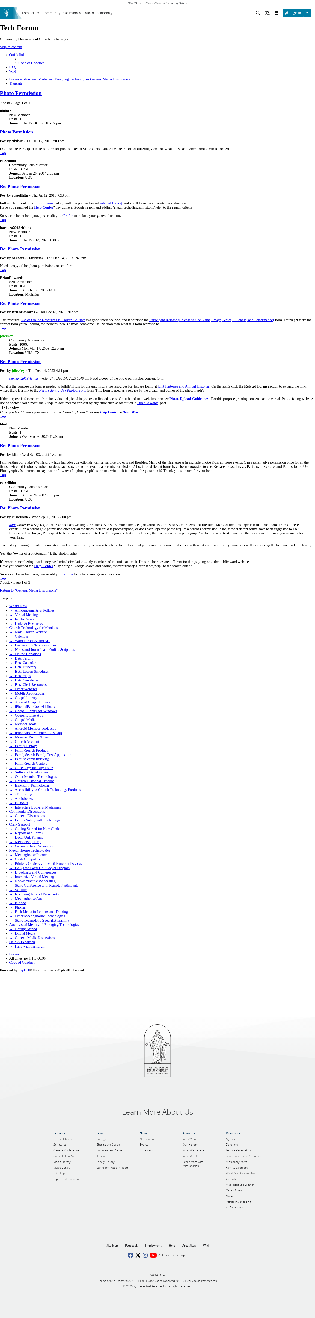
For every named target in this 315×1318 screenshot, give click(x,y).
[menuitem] (31, 63)
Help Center (109, 412)
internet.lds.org (111, 203)
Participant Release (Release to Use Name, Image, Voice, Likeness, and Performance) (211, 320)
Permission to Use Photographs (62, 390)
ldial (12, 525)
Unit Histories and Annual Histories (184, 386)
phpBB (23, 970)
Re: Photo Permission (20, 186)
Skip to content (11, 47)
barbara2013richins (24, 378)
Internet (48, 203)
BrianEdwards (147, 403)
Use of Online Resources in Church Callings (53, 320)
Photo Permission (21, 93)
